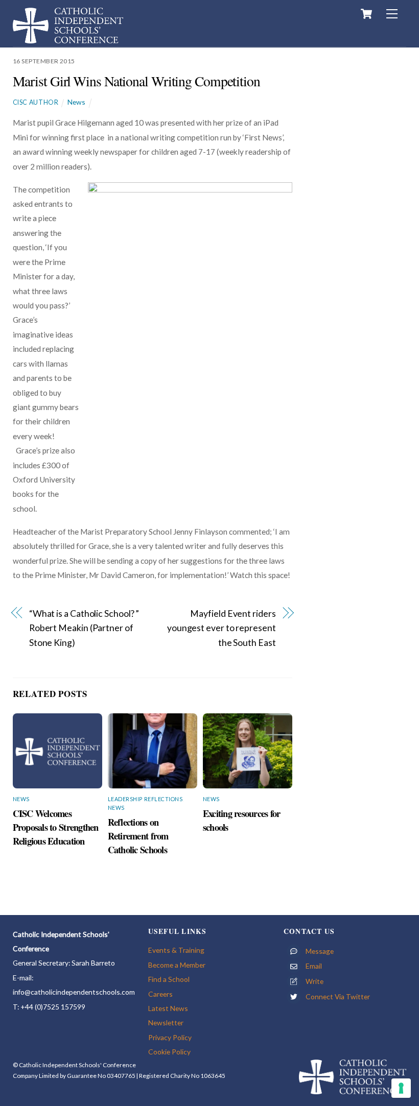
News (76, 102)
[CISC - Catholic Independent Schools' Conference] (68, 38)
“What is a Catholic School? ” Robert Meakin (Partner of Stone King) (84, 628)
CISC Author (36, 102)
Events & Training (176, 950)
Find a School (169, 979)
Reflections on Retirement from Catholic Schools (138, 835)
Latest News (168, 1008)
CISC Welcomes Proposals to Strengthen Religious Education (56, 827)
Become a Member (176, 964)
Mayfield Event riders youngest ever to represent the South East (221, 628)
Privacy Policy (170, 1037)
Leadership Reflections (145, 799)
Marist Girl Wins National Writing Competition (136, 80)
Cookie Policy (169, 1051)
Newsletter (165, 1022)
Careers (160, 994)
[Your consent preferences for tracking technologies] (401, 1088)
